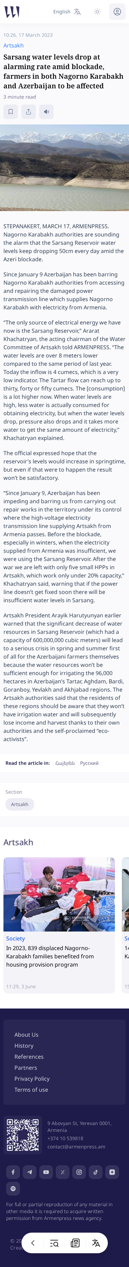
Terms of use (31, 1089)
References (29, 1056)
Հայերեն (65, 763)
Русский (89, 763)
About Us (26, 1034)
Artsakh (20, 804)
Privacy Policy (32, 1078)
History (23, 1045)
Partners (25, 1067)
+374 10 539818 (65, 1138)
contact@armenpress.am (76, 1146)
